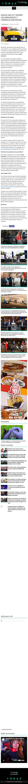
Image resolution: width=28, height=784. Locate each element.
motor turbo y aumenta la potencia (10, 186)
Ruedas (12, 226)
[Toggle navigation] (14, 8)
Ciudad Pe (6, 44)
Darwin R (20, 781)
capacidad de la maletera (10, 149)
